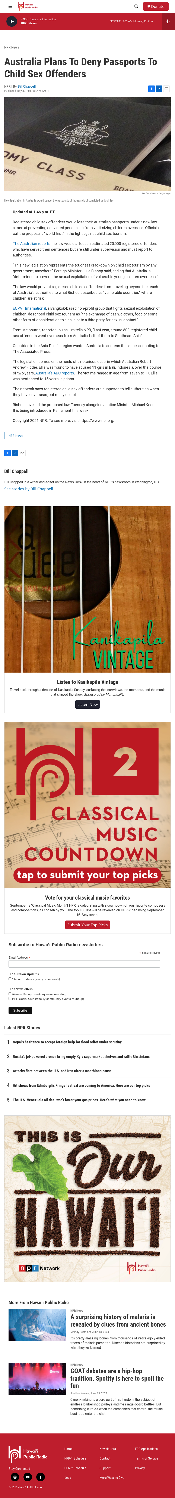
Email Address (19, 958)
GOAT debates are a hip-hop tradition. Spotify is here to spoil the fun (117, 1378)
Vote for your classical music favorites (87, 897)
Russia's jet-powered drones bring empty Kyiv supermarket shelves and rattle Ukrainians (81, 1056)
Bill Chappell (27, 86)
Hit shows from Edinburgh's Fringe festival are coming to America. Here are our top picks (81, 1085)
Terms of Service (146, 1458)
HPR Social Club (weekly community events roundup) (47, 998)
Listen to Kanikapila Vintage (87, 682)
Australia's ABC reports (54, 373)
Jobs (67, 1477)
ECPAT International (29, 308)
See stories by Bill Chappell (28, 488)
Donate (157, 6)
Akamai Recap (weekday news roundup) (39, 994)
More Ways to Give (112, 1477)
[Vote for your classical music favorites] (87, 805)
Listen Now (87, 704)
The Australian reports (31, 243)
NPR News (11, 47)
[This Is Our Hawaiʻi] (87, 1199)
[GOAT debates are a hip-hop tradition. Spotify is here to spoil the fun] (37, 1379)
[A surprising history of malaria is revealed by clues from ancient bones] (37, 1325)
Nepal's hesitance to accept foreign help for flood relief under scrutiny (67, 1042)
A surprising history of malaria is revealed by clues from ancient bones (118, 1320)
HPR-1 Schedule (75, 1458)
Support (105, 1468)
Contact (105, 1458)
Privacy (140, 1468)
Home (68, 1449)
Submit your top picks (87, 924)
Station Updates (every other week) (35, 979)
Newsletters (108, 1449)
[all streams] (168, 21)
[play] (11, 21)
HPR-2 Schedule (75, 1468)
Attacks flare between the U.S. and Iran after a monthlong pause (62, 1071)
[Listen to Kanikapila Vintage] (87, 589)
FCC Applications (146, 1449)
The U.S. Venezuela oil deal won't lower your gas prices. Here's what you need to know (79, 1100)
